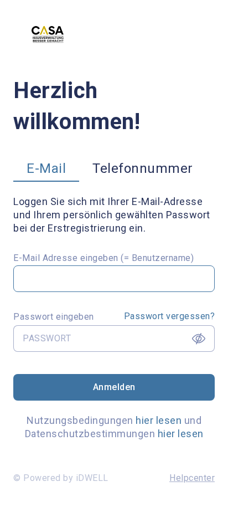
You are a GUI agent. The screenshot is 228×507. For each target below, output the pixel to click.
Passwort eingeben (53, 316)
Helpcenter (192, 478)
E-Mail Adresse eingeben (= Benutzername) (103, 258)
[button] (46, 171)
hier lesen (159, 420)
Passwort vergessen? (169, 316)
